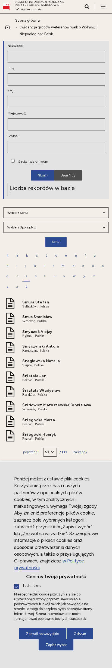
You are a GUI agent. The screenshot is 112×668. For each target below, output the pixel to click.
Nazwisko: (15, 46)
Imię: (11, 68)
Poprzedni (31, 452)
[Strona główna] (7, 7)
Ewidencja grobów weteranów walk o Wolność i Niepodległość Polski (59, 30)
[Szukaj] (86, 6)
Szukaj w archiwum (33, 161)
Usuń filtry (64, 173)
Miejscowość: (17, 113)
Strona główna (27, 20)
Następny (80, 452)
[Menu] (103, 6)
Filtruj (42, 175)
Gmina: (13, 136)
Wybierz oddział (31, 9)
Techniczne (31, 586)
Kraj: (11, 91)
